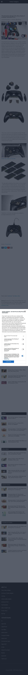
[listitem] (14, 336)
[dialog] (14, 337)
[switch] (23, 339)
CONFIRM (8, 361)
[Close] (25, 311)
